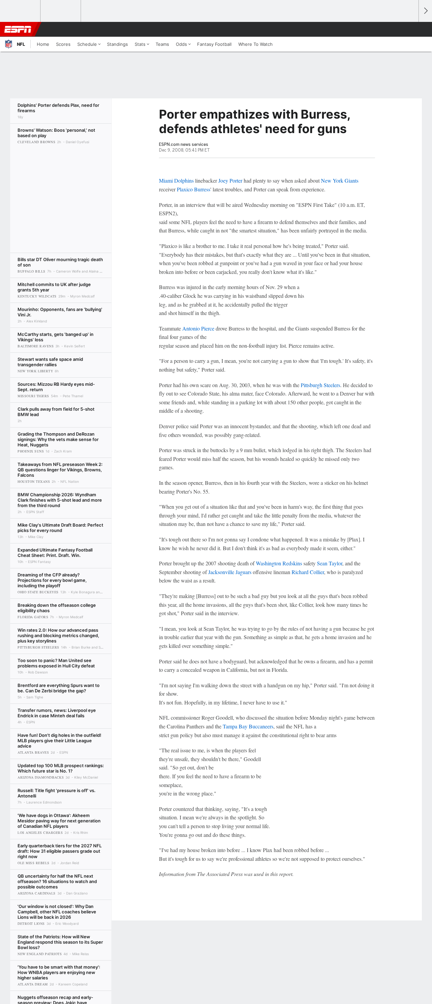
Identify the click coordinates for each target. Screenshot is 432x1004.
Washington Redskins (279, 563)
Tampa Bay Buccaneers (248, 726)
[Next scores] (425, 11)
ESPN (17, 29)
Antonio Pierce (198, 328)
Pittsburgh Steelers (320, 384)
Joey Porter (230, 180)
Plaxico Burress (193, 189)
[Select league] (20, 11)
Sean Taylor (329, 563)
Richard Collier (308, 571)
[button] (410, 29)
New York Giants (339, 180)
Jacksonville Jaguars (229, 571)
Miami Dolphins (176, 180)
